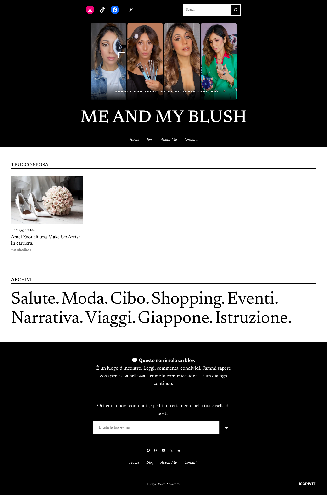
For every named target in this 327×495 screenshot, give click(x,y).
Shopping (186, 299)
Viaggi (108, 318)
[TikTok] (102, 10)
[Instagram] (90, 10)
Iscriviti (307, 483)
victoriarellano (21, 250)
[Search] (235, 10)
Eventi (251, 299)
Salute (33, 299)
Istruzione (251, 318)
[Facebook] (115, 10)
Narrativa (45, 318)
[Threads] (179, 450)
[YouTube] (163, 450)
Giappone (173, 318)
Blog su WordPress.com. (163, 484)
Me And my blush (163, 118)
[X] (131, 10)
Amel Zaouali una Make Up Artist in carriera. (45, 240)
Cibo (128, 299)
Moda (82, 299)
